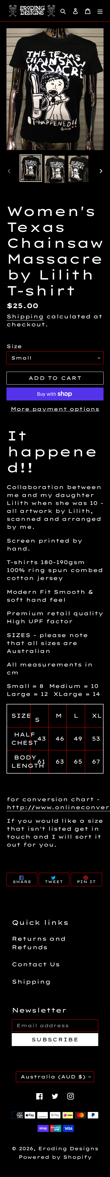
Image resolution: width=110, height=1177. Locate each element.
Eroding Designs (68, 1148)
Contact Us (36, 964)
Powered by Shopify (55, 1157)
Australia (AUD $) (53, 1077)
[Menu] (100, 11)
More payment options (55, 409)
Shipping (25, 316)
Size (14, 346)
